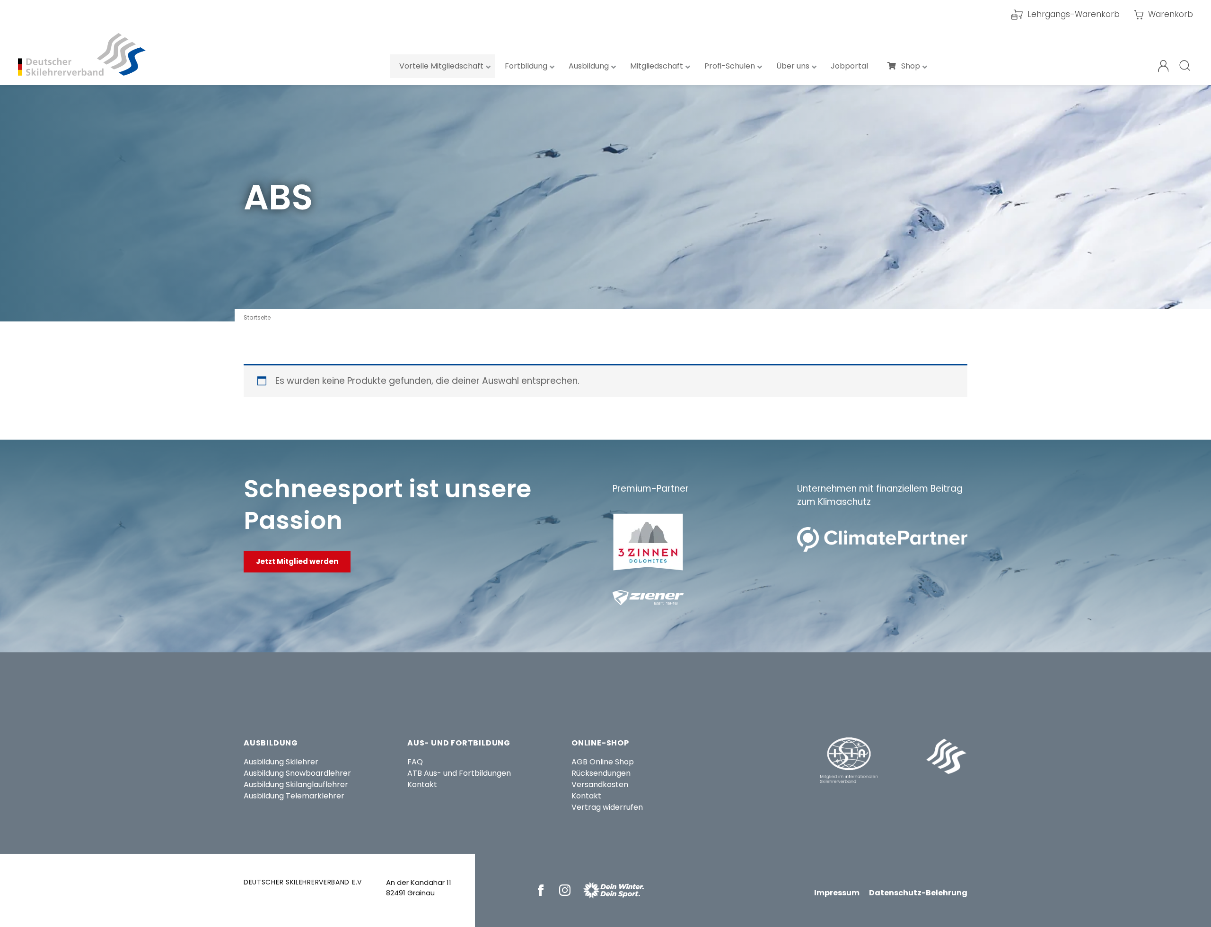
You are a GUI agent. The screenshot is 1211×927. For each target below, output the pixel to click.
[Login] (1163, 66)
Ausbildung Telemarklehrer (294, 795)
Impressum (837, 892)
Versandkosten (599, 784)
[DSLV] (82, 54)
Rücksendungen (601, 773)
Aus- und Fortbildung (458, 742)
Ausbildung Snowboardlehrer (297, 773)
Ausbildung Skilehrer (281, 761)
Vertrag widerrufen (607, 807)
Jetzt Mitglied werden (297, 561)
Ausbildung (271, 742)
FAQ (415, 761)
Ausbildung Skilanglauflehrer (296, 784)
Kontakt (422, 784)
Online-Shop (600, 742)
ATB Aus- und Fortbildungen (459, 773)
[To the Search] (1185, 66)
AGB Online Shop (602, 761)
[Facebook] (542, 890)
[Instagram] (566, 890)
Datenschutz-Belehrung (918, 892)
